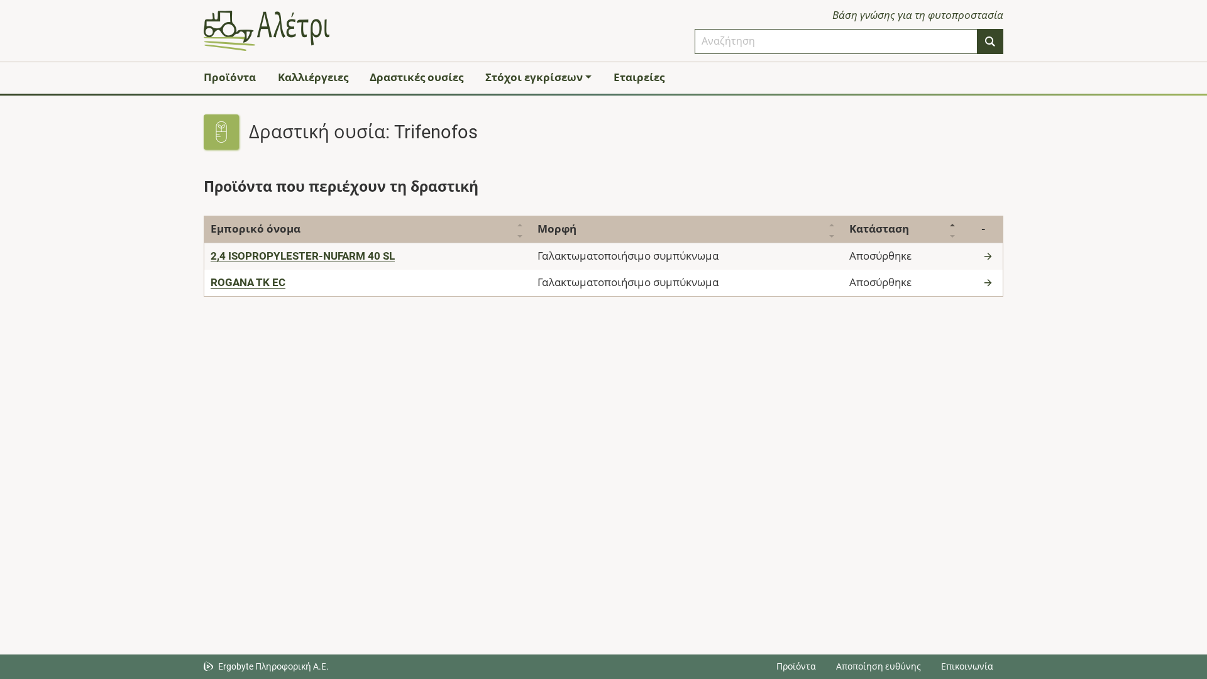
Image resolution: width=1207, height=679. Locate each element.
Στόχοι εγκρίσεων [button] (534, 77)
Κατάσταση (879, 229)
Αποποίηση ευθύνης (878, 666)
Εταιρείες (639, 77)
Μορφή (556, 229)
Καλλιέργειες (313, 77)
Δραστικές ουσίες (416, 77)
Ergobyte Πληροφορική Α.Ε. (273, 666)
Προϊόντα (230, 77)
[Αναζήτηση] (990, 41)
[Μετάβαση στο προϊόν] (989, 256)
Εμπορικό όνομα (255, 229)
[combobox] (836, 41)
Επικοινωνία (967, 666)
